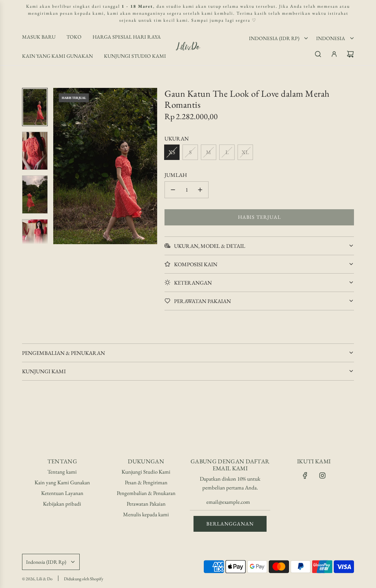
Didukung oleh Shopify (83, 579)
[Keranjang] (350, 54)
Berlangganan (230, 523)
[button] (63, 166)
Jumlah (175, 174)
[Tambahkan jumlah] (200, 190)
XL (245, 152)
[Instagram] (322, 475)
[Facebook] (305, 475)
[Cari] (318, 54)
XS (172, 152)
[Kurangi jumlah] (173, 190)
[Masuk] (334, 54)
